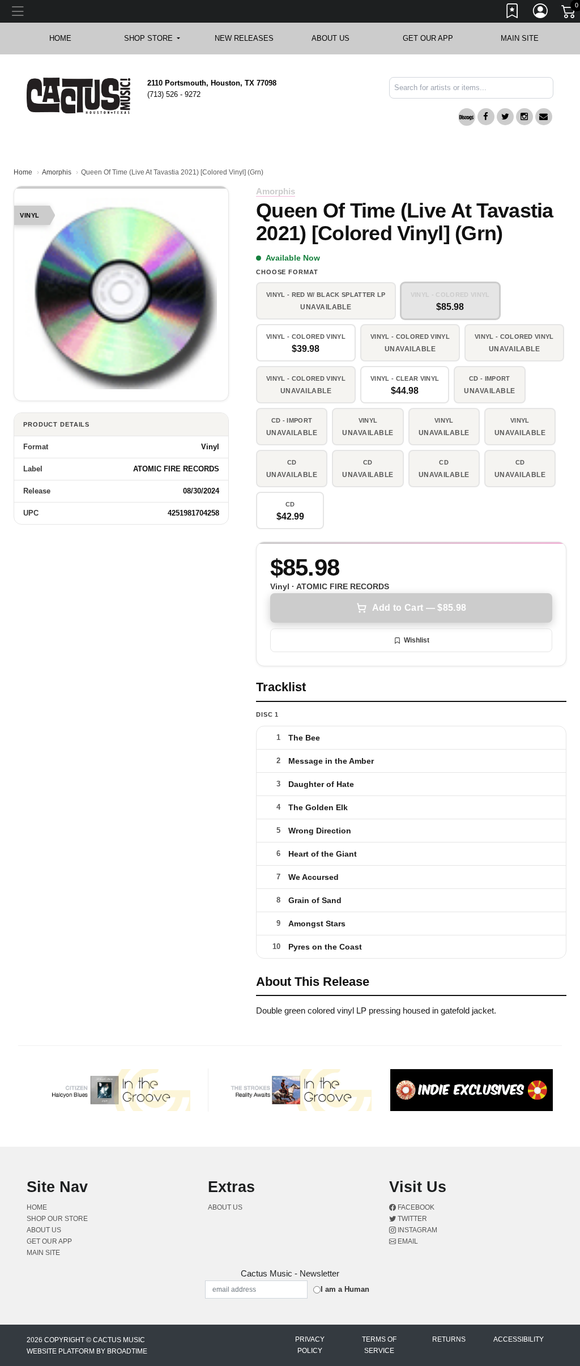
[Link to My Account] (541, 13)
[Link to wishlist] (513, 13)
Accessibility (518, 1339)
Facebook (415, 1207)
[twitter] (505, 116)
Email (407, 1241)
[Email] (543, 116)
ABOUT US (336, 38)
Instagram (416, 1230)
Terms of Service (379, 1345)
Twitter (411, 1219)
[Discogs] (466, 117)
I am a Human (345, 1289)
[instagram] (524, 116)
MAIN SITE (520, 38)
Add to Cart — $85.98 (419, 607)
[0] (569, 13)
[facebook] (486, 116)
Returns (449, 1339)
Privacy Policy (310, 1345)
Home (23, 172)
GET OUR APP (428, 38)
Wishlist (416, 640)
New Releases (244, 38)
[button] (152, 38)
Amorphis (56, 172)
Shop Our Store (57, 1219)
